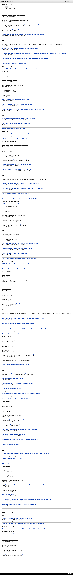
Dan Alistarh (27, 445)
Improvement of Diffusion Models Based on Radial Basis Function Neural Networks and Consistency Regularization (23, 34)
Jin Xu (23, 20)
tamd (3, 341)
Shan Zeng (7, 25)
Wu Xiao (7, 220)
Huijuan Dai (4, 319)
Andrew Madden (30, 374)
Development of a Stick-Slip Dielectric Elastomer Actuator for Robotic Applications (17, 104)
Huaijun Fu (19, 35)
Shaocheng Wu (8, 150)
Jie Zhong (12, 440)
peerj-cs (3, 211)
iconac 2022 (4, 245)
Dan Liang (15, 394)
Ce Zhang (15, 440)
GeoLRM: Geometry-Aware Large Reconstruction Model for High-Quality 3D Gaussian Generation (20, 159)
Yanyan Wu (4, 30)
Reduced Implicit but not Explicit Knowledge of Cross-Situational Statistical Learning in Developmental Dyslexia (22, 188)
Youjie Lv (11, 430)
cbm (3, 166)
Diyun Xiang (26, 145)
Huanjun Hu (19, 25)
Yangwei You (16, 145)
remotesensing (4, 201)
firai (2, 300)
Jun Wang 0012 (33, 194)
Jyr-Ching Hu (17, 490)
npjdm (3, 76)
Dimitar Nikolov (11, 524)
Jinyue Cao (7, 259)
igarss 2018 (4, 486)
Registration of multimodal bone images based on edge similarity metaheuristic (16, 164)
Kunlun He (26, 215)
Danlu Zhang (9, 110)
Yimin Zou (25, 374)
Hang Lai (3, 194)
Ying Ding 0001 (9, 374)
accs (3, 406)
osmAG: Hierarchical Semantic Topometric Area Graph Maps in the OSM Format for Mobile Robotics (20, 183)
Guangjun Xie (11, 365)
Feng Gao (18, 244)
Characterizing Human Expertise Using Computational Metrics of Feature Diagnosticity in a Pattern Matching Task (23, 523)
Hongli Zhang (21, 454)
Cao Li (8, 59)
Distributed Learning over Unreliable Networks (10, 444)
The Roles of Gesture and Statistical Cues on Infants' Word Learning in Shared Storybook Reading (20, 504)
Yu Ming (11, 80)
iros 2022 (3, 235)
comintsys (4, 101)
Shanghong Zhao (10, 345)
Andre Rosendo (16, 234)
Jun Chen (4, 384)
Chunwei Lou (14, 20)
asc (2, 431)
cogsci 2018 (4, 461)
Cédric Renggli (12, 445)
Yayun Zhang (4, 304)
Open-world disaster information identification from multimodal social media (16, 99)
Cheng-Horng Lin (52, 313)
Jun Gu (8, 234)
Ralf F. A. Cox (4, 389)
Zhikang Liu (9, 249)
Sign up (71, 1)
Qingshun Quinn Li (30, 355)
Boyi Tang (4, 90)
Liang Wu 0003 (20, 85)
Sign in (69, 1)
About (2, 573)
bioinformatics (4, 356)
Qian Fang (4, 324)
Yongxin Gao (33, 313)
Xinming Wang (35, 44)
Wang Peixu (4, 80)
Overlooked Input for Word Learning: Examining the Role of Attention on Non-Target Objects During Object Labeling (23, 109)
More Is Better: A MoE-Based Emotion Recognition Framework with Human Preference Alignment (19, 43)
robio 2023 (4, 185)
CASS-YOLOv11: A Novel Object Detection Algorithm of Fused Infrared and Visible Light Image (19, 29)
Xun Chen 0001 (24, 119)
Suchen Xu (4, 220)
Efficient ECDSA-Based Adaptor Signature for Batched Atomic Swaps (14, 253)
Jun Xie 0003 (4, 44)
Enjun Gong (32, 280)
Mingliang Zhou (21, 145)
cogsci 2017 (4, 536)
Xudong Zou (9, 179)
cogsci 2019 (4, 380)
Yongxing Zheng (27, 345)
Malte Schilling (4, 340)
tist (2, 216)
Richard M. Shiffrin (15, 540)
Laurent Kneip (25, 225)
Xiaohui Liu (13, 54)
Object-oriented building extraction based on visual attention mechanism (15, 208)
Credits (9, 573)
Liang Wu (11, 124)
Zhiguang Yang (13, 15)
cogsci (3, 305)
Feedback (27, 573)
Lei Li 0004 (44, 179)
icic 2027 (3, 31)
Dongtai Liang (19, 394)
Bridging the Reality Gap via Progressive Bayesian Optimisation (14, 268)
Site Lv (20, 15)
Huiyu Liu (14, 90)
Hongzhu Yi (30, 44)
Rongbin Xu (17, 150)
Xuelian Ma (26, 179)
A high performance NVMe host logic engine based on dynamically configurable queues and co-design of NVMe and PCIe (24, 154)
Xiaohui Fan (26, 44)
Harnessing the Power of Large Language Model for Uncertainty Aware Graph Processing (18, 133)
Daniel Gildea (8, 275)
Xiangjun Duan (4, 15)
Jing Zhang (4, 280)
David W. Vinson (17, 535)
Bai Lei (19, 155)
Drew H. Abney (4, 459)
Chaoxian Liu (11, 25)
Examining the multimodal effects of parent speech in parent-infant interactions (16, 408)
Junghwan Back (17, 360)
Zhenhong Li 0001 (18, 280)
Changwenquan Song (6, 85)
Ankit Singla (23, 445)
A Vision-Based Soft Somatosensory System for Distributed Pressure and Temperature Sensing (19, 359)
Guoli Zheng (19, 59)
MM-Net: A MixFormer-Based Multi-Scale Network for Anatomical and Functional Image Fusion (19, 118)
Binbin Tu (3, 254)
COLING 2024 (4, 136)
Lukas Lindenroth (8, 360)
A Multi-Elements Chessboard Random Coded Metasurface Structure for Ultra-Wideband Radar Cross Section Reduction (24, 318)
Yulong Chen (24, 25)
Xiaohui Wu (13, 355)
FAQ (23, 573)
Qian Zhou (8, 355)
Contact (5, 573)
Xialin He (14, 194)
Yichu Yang (7, 145)
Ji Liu (23, 215)
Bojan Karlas (8, 440)
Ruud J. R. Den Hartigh (11, 389)
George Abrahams (24, 360)
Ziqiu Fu (3, 394)
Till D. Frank (29, 389)
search (13, 1)
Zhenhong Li (11, 294)
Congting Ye (4, 355)
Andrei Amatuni (4, 379)
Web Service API (16, 573)
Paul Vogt (16, 340)
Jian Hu (13, 360)
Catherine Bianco (5, 49)
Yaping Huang (15, 64)
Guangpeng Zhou (5, 170)
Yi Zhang (3, 510)
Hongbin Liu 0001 (30, 360)
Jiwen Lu (22, 160)
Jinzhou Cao (15, 210)
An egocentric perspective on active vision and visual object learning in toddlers (17, 518)
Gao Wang (39, 179)
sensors (3, 141)
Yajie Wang (15, 30)
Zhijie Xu (7, 244)
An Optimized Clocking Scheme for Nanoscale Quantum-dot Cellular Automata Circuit (17, 424)
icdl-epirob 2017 (5, 521)
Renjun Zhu (13, 425)
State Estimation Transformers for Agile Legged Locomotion (13, 143)
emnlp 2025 (4, 81)
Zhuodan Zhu (21, 345)
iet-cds (3, 366)
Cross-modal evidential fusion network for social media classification (15, 94)
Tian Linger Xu (4, 545)
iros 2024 (3, 146)
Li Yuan (11, 510)
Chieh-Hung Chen (5, 313)
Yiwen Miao (9, 239)
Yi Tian (8, 64)
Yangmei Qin (13, 179)
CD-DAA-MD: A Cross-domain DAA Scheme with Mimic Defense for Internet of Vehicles (18, 238)
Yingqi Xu (11, 30)
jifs (2, 336)
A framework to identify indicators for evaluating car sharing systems (14, 333)
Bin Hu (7, 100)
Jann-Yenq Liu (46, 313)
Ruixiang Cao (4, 234)
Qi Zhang (10, 20)
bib (2, 180)
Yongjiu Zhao (9, 319)
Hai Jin (21, 550)
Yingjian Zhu (9, 44)
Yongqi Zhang (13, 184)
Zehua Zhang (4, 500)
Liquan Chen (4, 239)
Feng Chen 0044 (14, 44)
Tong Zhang (17, 415)
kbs (2, 21)
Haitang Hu (41, 280)
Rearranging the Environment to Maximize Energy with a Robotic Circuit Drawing (17, 248)
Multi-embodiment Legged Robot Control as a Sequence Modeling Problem (16, 224)
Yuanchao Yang (5, 350)
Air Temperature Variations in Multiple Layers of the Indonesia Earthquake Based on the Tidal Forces (20, 198)
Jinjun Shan (21, 105)
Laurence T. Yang (13, 435)
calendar (10, 1)
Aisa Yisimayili (21, 329)
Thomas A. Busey (5, 524)
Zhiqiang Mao (4, 329)
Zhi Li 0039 (12, 105)
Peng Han (37, 313)
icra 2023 (3, 196)
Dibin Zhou (4, 165)
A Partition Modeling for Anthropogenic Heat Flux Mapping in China (14, 419)
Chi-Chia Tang (58, 313)
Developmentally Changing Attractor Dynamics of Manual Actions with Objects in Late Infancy (19, 468)
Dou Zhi (23, 59)
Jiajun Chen (12, 490)
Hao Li (9, 350)
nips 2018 (4, 466)
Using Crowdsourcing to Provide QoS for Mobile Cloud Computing (14, 434)
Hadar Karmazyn (10, 459)
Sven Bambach (10, 480)
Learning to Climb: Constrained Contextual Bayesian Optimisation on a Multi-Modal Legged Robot (20, 258)
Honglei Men (15, 59)
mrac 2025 (4, 45)
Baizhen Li (4, 244)
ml (2, 36)
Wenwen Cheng (5, 54)
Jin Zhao (23, 150)
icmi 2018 (4, 481)
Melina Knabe (14, 110)
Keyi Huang (4, 64)
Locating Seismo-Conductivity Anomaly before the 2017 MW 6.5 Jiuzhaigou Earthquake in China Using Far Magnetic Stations (25, 328)
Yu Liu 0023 (4, 119)
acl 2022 (3, 276)
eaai (3, 26)
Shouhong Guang (31, 179)
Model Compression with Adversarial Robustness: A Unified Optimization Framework (17, 398)
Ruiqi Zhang (23, 35)
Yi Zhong (12, 150)
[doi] (14, 16)
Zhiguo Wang (8, 95)
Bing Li (18, 15)
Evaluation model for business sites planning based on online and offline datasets (17, 383)
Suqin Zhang (16, 329)
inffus (3, 551)
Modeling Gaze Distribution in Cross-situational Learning (12, 378)
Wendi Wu (4, 215)
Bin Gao (3, 20)
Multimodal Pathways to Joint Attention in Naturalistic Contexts (13, 128)
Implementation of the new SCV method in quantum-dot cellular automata (15, 364)
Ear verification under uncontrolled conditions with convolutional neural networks (17, 509)
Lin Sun (28, 454)
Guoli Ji (19, 355)
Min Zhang (7, 254)
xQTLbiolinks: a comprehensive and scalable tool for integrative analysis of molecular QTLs (19, 178)
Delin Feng (4, 184)
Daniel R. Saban (24, 355)
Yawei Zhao (12, 215)
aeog (3, 295)
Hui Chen (22, 179)
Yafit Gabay (12, 189)
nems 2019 (4, 426)
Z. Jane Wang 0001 (18, 119)
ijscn (3, 346)
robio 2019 (4, 396)
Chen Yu (23, 15)
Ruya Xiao (4, 294)
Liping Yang (13, 280)
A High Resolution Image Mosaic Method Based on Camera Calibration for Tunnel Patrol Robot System (21, 393)
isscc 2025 (4, 86)
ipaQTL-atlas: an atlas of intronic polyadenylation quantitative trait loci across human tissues (19, 203)
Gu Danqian (4, 59)
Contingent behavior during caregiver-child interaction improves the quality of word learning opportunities (21, 48)
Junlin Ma (27, 170)
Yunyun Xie (4, 430)
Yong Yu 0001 (28, 194)
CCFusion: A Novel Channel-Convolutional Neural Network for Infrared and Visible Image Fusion (19, 13)
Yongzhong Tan (19, 220)
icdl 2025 (3, 50)
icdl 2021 (3, 290)
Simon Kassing (17, 445)
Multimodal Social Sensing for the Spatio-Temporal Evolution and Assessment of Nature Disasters (20, 138)
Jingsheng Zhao (5, 35)
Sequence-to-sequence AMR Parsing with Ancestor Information (13, 273)
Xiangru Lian (12, 415)
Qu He (11, 155)
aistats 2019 (4, 442)
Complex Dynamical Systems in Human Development (11, 388)
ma (2, 326)
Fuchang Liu (16, 165)
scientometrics (4, 375)
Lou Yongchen (15, 155)
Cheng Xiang (15, 80)
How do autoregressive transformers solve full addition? (12, 78)
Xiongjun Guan (51, 44)
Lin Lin (11, 210)
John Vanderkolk (25, 524)
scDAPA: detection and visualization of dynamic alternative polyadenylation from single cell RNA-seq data (21, 354)
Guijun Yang (8, 280)
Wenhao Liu (12, 165)
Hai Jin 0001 (11, 384)
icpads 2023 (4, 240)
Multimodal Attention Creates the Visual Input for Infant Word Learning (15, 287)
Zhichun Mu (8, 510)
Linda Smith (9, 410)
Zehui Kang (12, 85)
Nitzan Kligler (4, 189)
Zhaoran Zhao (46, 44)
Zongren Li (8, 215)
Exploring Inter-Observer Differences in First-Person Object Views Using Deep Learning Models (19, 554)
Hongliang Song (10, 160)
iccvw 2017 (4, 556)
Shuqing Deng (17, 374)
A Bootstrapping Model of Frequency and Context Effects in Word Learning (16, 538)
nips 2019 (4, 401)
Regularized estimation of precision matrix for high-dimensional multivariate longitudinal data (19, 323)
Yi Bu (13, 374)
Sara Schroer (4, 410)
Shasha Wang (4, 420)
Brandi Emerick (19, 524)
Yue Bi (43, 44)
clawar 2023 (4, 271)
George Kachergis (5, 475)
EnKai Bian (11, 244)
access (3, 16)
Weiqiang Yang (29, 25)
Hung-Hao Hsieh (68, 313)
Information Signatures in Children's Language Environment (13, 533)
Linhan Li (20, 170)
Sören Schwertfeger (23, 184)
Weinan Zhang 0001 (9, 194)
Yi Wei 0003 (15, 160)
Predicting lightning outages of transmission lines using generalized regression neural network (19, 429)
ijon (2, 66)
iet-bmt (3, 512)
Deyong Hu (9, 420)
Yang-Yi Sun (41, 313)
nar (2, 206)
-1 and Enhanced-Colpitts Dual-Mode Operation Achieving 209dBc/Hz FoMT (16, 123)
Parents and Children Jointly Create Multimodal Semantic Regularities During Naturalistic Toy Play (20, 68)
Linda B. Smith (16, 459)
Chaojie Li (8, 430)
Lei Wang (7, 365)
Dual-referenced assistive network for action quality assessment (14, 63)
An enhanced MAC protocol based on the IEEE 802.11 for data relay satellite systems (17, 343)
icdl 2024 (3, 131)
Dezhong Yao (4, 435)
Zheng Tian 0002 (23, 194)
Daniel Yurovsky (10, 304)
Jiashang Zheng (11, 35)
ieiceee (3, 156)
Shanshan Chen (14, 420)
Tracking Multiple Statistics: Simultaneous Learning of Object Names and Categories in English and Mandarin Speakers (24, 528)
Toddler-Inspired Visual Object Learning (9, 463)
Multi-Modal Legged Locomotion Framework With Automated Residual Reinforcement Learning (19, 263)
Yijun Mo (7, 90)
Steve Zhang (4, 110)
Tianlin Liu (11, 145)
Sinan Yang (17, 454)
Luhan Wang (19, 20)
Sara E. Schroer (5, 289)
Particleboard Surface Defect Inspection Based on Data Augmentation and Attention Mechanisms (20, 243)
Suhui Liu (16, 239)
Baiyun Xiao (8, 550)
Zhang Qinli (4, 405)
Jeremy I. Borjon (5, 470)
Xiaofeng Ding (17, 550)
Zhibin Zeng (4, 155)
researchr (2, 1)
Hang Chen (15, 220)
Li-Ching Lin (11, 313)
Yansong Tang (26, 160)
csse (3, 496)
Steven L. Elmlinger (5, 535)
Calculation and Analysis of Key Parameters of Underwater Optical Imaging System (17, 169)
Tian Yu (20, 150)
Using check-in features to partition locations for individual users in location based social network (20, 549)
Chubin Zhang (4, 160)
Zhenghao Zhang (21, 44)
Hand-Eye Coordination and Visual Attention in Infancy (12, 458)
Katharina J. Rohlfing (11, 340)
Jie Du (24, 170)
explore (6, 1)
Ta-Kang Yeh (15, 313)
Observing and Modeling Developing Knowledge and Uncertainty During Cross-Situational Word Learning (21, 473)
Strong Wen (20, 313)
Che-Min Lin (63, 313)
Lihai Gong (18, 179)
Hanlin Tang (4, 415)
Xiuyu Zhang (16, 105)
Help (12, 573)
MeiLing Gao (24, 280)
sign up (6, 559)
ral (2, 261)
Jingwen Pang (10, 49)
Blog (21, 573)
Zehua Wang (7, 394)
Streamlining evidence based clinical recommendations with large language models (17, 73)
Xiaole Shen (4, 210)
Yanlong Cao (23, 244)
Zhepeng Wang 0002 (58, 44)
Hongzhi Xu (7, 105)
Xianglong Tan (4, 249)
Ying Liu (10, 170)
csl (2, 96)
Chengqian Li (8, 184)
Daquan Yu (27, 150)
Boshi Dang (14, 170)
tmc (2, 91)
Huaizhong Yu (24, 313)
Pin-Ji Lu (3, 314)
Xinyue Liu (31, 170)
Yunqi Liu (9, 15)
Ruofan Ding (4, 179)
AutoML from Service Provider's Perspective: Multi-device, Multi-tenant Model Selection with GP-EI (20, 439)
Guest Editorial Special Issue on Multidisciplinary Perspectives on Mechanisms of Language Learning (20, 338)
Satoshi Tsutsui (4, 480)
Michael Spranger (25, 340)
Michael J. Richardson (19, 389)
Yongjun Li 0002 (16, 345)
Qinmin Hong (8, 495)
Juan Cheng (12, 119)
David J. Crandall (16, 480)
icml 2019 (4, 416)
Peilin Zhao (20, 215)
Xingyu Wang (4, 345)
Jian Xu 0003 (4, 374)
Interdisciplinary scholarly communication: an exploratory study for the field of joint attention (19, 373)
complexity (4, 391)
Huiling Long (37, 280)
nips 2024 (4, 161)
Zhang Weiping (12, 324)
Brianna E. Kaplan (5, 129)
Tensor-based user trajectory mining (8, 494)
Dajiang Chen (26, 20)
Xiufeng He (16, 294)
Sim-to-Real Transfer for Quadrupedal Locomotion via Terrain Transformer (15, 193)
